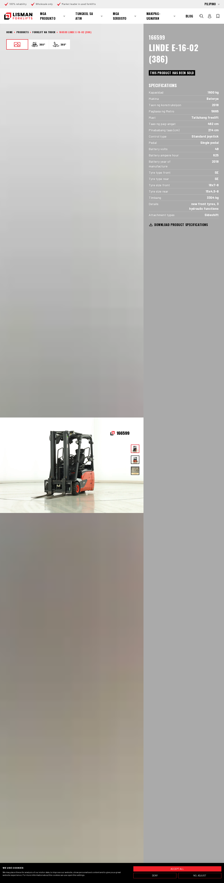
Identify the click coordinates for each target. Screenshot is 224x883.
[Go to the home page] (18, 16)
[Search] (201, 16)
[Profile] (209, 16)
